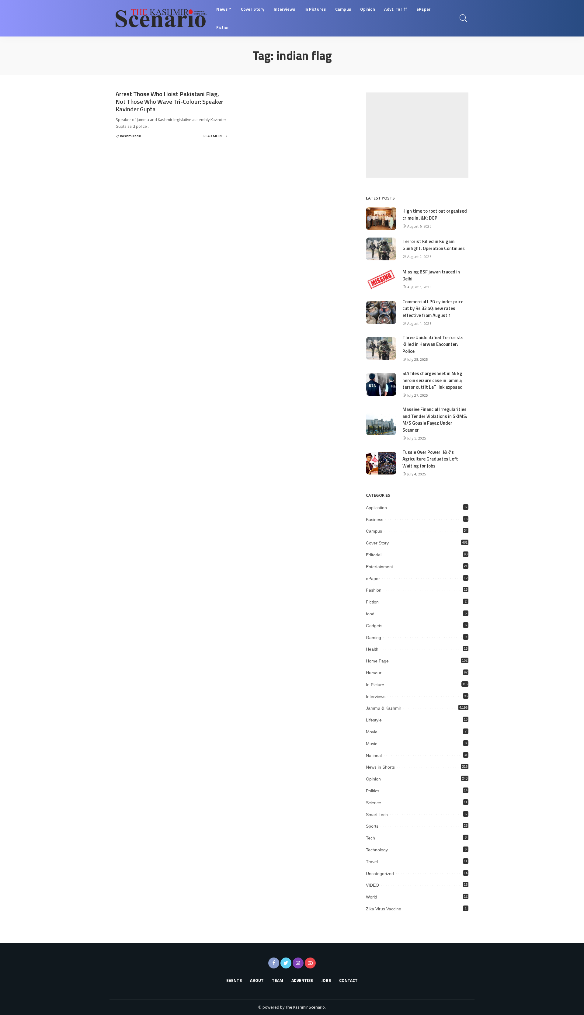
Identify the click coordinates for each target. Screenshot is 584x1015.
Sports (372, 826)
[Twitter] (285, 963)
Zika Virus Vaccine (383, 908)
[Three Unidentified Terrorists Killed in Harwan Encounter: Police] (381, 348)
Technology (377, 849)
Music (371, 743)
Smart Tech (377, 814)
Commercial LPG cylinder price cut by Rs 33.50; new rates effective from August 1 (432, 308)
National (374, 755)
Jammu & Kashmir (383, 708)
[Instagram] (298, 963)
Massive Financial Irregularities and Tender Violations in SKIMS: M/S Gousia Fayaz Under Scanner (434, 419)
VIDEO (372, 885)
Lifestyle (374, 720)
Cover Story (377, 543)
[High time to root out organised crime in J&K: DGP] (381, 218)
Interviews (375, 696)
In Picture (375, 684)
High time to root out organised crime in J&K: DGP (434, 214)
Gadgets (374, 625)
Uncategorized (380, 873)
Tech (370, 838)
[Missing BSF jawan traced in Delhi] (381, 279)
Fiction (372, 602)
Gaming (373, 637)
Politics (372, 790)
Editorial (373, 554)
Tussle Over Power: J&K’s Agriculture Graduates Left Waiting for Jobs (430, 459)
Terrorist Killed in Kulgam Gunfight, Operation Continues (433, 245)
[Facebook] (273, 963)
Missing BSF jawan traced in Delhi (431, 275)
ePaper (373, 578)
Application (376, 507)
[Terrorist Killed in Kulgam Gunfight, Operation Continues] (381, 249)
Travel (372, 861)
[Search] (463, 18)
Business (374, 519)
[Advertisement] (417, 135)
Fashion (373, 590)
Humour (373, 672)
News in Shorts (380, 767)
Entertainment (379, 566)
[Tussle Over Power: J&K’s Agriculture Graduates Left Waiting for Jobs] (381, 463)
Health (372, 649)
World (371, 897)
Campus (374, 531)
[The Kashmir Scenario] (161, 18)
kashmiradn (130, 135)
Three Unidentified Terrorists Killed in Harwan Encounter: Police (433, 344)
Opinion (373, 779)
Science (373, 802)
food (370, 613)
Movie (371, 731)
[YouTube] (310, 963)
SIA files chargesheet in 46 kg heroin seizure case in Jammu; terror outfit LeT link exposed (432, 380)
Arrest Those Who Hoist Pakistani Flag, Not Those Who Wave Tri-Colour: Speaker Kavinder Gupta (169, 101)
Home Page (377, 661)
